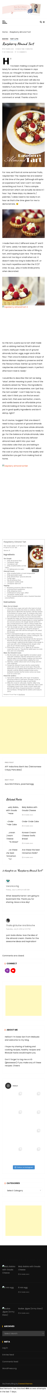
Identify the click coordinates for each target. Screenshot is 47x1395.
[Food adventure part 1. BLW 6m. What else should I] (14, 1100)
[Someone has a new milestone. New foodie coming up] (14, 1118)
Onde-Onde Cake (30, 821)
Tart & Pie (14, 39)
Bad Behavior (6, 1388)
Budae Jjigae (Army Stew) (30, 1308)
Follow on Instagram (25, 1167)
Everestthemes (25, 1383)
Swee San (9, 52)
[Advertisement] (23, 730)
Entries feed (8, 1354)
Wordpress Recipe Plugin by (14, 694)
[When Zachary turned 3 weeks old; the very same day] (32, 1118)
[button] (35, 570)
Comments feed (10, 1361)
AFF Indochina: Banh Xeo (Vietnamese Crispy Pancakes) (23, 768)
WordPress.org (9, 1368)
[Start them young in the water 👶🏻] (32, 1100)
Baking (5, 39)
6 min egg (22, 1287)
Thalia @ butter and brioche (20, 925)
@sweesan (11, 1062)
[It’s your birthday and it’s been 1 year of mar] (32, 1155)
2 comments (22, 52)
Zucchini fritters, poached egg (19, 784)
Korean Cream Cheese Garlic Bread (29, 835)
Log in (5, 1347)
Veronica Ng (12, 886)
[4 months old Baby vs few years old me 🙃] (32, 1136)
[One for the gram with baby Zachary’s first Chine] (14, 1155)
